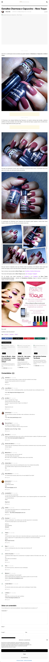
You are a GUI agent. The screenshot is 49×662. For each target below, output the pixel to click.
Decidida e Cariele (29, 271)
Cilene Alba (8, 11)
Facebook (26, 276)
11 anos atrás (13, 377)
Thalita (6, 532)
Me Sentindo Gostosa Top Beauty (39, 357)
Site (26, 632)
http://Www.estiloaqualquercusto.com (17, 512)
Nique (6, 546)
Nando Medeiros (8, 473)
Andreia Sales (8, 463)
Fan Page (15, 429)
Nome (3, 626)
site (26, 273)
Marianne (7, 573)
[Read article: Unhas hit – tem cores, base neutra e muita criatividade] (24, 350)
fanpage (30, 273)
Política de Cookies (20, 660)
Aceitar (24, 650)
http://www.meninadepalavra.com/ (16, 578)
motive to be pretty (9, 553)
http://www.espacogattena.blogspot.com (16, 438)
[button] (47, 640)
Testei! (16, 334)
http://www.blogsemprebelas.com (13, 597)
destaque (6, 334)
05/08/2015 (14, 11)
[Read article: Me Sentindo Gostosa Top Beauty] (40, 350)
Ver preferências (24, 657)
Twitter (19, 429)
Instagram (35, 276)
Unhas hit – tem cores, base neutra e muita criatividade (24, 358)
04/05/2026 (42, 365)
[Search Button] (46, 2)
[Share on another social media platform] (46, 338)
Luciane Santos (8, 583)
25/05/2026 (10, 368)
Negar (24, 654)
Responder (8, 384)
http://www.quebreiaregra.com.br (14, 417)
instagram (35, 273)
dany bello (7, 434)
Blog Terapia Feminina (9, 540)
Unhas (19, 11)
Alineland (7, 527)
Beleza (4, 353)
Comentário (4, 610)
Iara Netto (7, 398)
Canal (8, 502)
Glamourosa (37, 271)
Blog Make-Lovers (9, 429)
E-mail (3, 632)
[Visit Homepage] (24, 2)
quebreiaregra (8, 412)
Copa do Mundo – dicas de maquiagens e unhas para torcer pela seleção (8, 358)
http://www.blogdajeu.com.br (11, 487)
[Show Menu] (2, 2)
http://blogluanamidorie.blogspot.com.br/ (16, 392)
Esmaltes (11, 334)
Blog (6, 502)
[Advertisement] (24, 48)
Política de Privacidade (28, 660)
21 (46, 12)
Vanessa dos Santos (9, 443)
